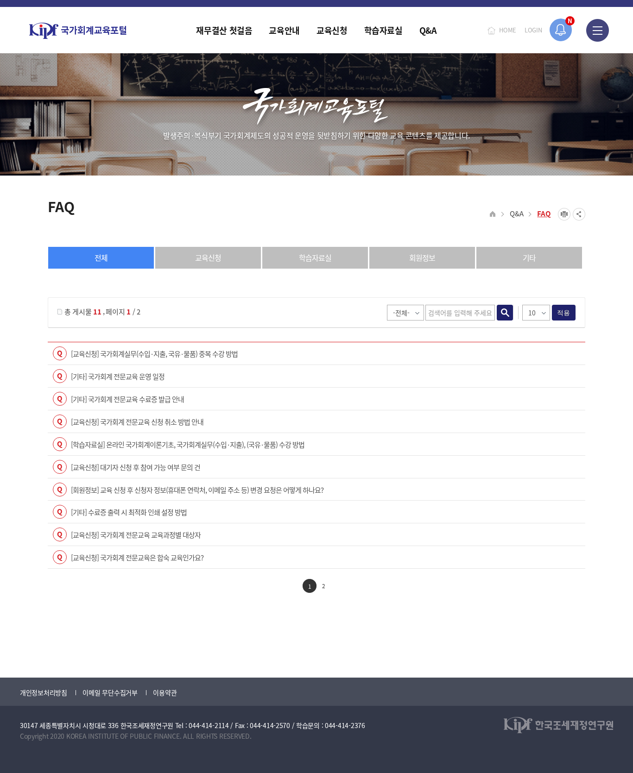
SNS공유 (579, 214)
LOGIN (533, 29)
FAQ (544, 213)
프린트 (564, 214)
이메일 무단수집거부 (109, 692)
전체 (101, 257)
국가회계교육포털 (78, 31)
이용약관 (165, 692)
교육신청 (208, 257)
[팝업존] (561, 30)
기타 (529, 257)
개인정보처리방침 (43, 692)
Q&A (516, 213)
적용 (563, 312)
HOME (507, 29)
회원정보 (422, 257)
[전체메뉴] (597, 30)
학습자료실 (315, 257)
